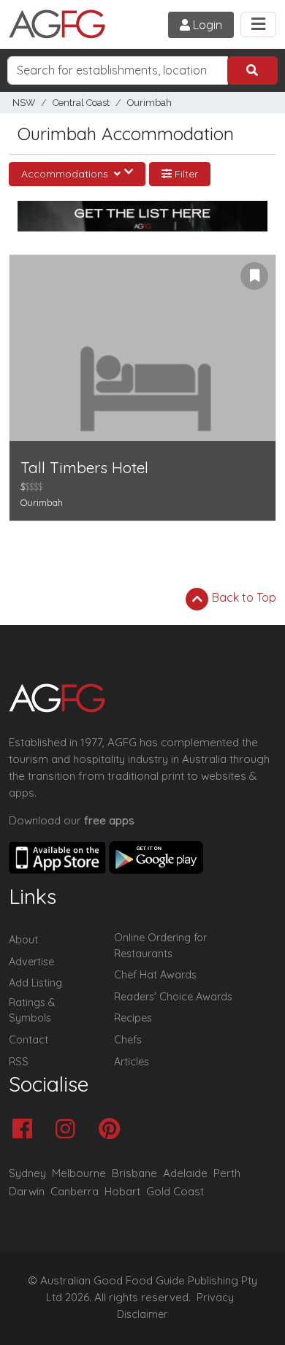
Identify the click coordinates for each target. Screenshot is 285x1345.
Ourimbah (149, 102)
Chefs (128, 1039)
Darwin (27, 1191)
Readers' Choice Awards (173, 996)
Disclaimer (142, 1314)
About (23, 939)
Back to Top (242, 597)
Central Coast (81, 102)
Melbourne (79, 1173)
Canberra (74, 1191)
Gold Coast (175, 1191)
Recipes (133, 1017)
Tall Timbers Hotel (84, 467)
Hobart (122, 1191)
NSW (23, 102)
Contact (28, 1039)
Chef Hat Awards (155, 974)
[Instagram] (69, 1130)
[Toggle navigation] (258, 24)
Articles (131, 1061)
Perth (226, 1173)
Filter (185, 173)
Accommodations (66, 173)
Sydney (27, 1173)
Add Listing (35, 982)
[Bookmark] (254, 276)
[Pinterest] (113, 1130)
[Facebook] (26, 1130)
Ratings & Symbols (32, 1010)
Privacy (215, 1297)
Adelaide (185, 1173)
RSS (18, 1061)
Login (206, 25)
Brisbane (134, 1173)
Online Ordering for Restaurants (160, 945)
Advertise (31, 961)
